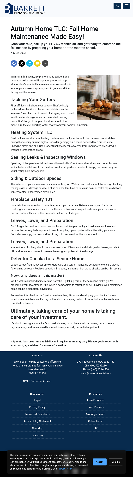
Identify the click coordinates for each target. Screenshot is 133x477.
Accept (99, 462)
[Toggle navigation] (126, 6)
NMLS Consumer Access (37, 381)
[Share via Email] (37, 63)
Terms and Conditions (37, 414)
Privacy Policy (37, 407)
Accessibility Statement (37, 421)
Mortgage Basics (95, 414)
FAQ (95, 428)
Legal (37, 400)
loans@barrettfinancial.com (95, 373)
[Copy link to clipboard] (45, 63)
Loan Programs (95, 400)
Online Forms (95, 421)
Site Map (37, 428)
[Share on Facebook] (14, 63)
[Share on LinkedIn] (29, 63)
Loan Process (96, 407)
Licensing (37, 435)
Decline (116, 462)
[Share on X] (21, 63)
